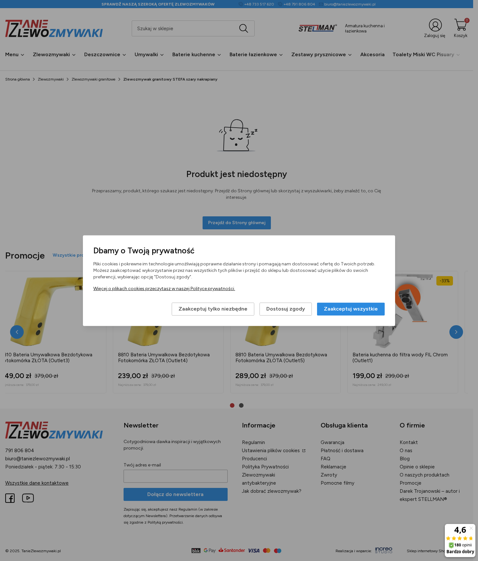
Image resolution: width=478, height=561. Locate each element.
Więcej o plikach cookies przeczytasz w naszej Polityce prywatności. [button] (164, 288)
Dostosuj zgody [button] (285, 309)
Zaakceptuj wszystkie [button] (351, 309)
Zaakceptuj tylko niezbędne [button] (213, 309)
